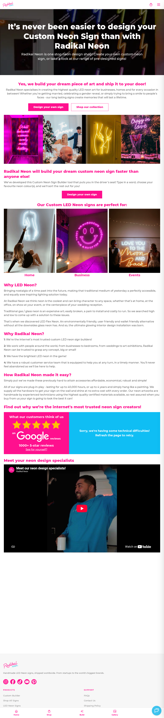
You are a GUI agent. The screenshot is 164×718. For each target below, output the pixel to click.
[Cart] (151, 4)
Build (82, 715)
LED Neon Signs (12, 705)
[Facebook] (12, 681)
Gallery (115, 715)
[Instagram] (5, 681)
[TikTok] (19, 681)
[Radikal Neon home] (8, 4)
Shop (49, 715)
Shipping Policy (92, 705)
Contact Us (89, 700)
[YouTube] (26, 681)
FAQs (87, 695)
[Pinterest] (34, 681)
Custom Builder (11, 695)
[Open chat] (156, 710)
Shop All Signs (11, 700)
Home (16, 715)
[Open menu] (158, 4)
